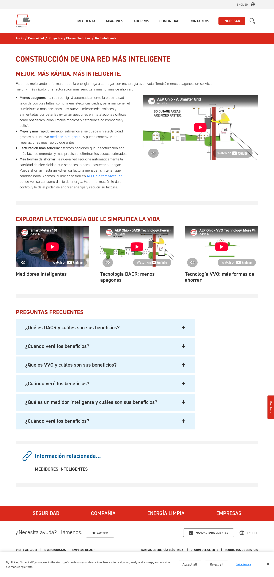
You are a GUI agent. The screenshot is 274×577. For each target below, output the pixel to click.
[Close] (268, 564)
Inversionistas (54, 550)
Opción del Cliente (204, 550)
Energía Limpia (166, 513)
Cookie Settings (243, 564)
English (242, 5)
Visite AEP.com (26, 550)
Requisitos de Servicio (241, 550)
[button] (86, 21)
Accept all (189, 564)
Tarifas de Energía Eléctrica (162, 550)
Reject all (216, 564)
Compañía (103, 513)
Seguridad (46, 513)
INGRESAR (231, 20)
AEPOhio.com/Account (104, 175)
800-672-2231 (100, 533)
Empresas (228, 513)
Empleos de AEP (83, 550)
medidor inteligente (65, 136)
